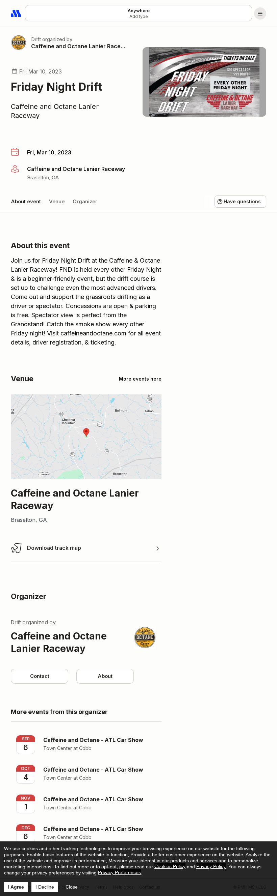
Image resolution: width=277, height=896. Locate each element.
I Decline (44, 887)
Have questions (242, 201)
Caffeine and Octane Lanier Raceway (78, 46)
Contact (39, 676)
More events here (140, 379)
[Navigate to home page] (16, 13)
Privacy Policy (211, 866)
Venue (57, 201)
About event (26, 201)
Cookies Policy (169, 866)
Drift (36, 39)
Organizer (85, 201)
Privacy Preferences (119, 872)
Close (72, 887)
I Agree (16, 887)
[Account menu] (260, 13)
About (105, 676)
